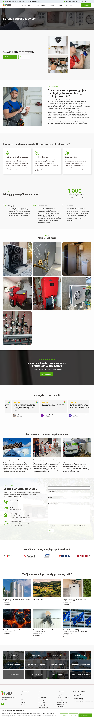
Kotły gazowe (13, 674)
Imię (49, 485)
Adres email (51, 491)
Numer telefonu (14, 501)
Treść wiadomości (53, 504)
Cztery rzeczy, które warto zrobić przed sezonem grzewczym (45, 630)
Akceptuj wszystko (85, 715)
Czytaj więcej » (6, 604)
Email (11, 507)
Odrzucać (73, 715)
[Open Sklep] (62, 5)
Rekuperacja (58, 655)
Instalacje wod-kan (58, 665)
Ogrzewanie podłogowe (36, 665)
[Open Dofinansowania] (47, 5)
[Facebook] (2, 704)
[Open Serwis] (55, 5)
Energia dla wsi (38, 599)
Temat (50, 497)
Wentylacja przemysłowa (80, 665)
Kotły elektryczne (36, 674)
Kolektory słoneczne (14, 665)
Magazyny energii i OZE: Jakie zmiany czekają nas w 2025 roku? (75, 600)
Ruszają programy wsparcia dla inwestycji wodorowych (16, 600)
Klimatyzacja (80, 655)
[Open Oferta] (33, 5)
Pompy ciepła (13, 655)
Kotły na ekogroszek (80, 674)
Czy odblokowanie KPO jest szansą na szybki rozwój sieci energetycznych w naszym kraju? (75, 631)
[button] (89, 407)
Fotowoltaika (36, 655)
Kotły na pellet (58, 674)
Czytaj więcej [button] (10, 410)
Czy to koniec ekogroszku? (11, 630)
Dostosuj (64, 715)
